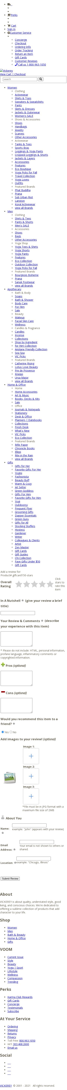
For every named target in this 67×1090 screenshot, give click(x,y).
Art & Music (22, 395)
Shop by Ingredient (26, 342)
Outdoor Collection (26, 264)
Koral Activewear (25, 204)
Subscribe (13, 1011)
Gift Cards (21, 57)
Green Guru (22, 519)
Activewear (21, 94)
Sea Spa (20, 353)
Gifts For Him (23, 494)
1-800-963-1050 (31, 64)
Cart (13, 25)
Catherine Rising (24, 363)
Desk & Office (23, 416)
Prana (18, 193)
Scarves (19, 133)
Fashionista (22, 476)
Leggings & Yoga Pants (29, 151)
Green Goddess (24, 491)
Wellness (20, 324)
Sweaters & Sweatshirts (29, 101)
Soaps (18, 296)
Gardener (20, 533)
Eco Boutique (23, 169)
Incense (19, 335)
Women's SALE (24, 116)
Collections (21, 338)
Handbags (21, 126)
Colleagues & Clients (27, 540)
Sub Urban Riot (24, 197)
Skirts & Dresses (25, 109)
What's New (22, 430)
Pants (18, 105)
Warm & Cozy (23, 483)
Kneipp (19, 374)
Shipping (12, 1030)
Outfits (19, 183)
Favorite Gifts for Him (28, 498)
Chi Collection (23, 558)
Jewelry (19, 130)
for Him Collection (26, 346)
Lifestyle (12, 971)
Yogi (17, 501)
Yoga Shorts (22, 250)
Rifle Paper (21, 445)
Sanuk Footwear (25, 282)
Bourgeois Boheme (27, 275)
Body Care (21, 303)
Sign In (11, 29)
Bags (18, 236)
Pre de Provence (25, 370)
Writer (18, 536)
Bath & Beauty (16, 934)
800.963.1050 (27, 1040)
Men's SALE (22, 225)
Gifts (10, 462)
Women (12, 87)
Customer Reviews (26, 61)
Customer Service (20, 32)
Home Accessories (26, 391)
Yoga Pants (22, 254)
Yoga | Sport (15, 967)
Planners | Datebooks (28, 420)
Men (10, 211)
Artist (18, 544)
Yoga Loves (22, 179)
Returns (12, 1033)
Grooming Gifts (24, 512)
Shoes (18, 123)
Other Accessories (26, 137)
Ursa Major (21, 377)
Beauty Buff (22, 480)
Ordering (12, 1026)
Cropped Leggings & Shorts (31, 155)
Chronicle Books (25, 448)
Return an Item (24, 54)
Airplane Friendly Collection (31, 349)
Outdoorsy (21, 505)
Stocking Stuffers (25, 526)
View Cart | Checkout (13, 74)
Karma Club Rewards (20, 997)
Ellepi (18, 452)
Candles (19, 331)
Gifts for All (21, 522)
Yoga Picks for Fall (26, 172)
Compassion (15, 978)
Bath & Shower (24, 300)
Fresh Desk (21, 427)
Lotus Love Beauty (26, 367)
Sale (17, 310)
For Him (20, 307)
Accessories (22, 162)
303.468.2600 (21, 1044)
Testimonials (15, 1007)
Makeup (20, 317)
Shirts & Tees (23, 218)
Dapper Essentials (25, 515)
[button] (19, 584)
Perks (14, 15)
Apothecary (14, 289)
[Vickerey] (6, 70)
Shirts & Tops (23, 98)
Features (20, 165)
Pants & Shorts (24, 222)
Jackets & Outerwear (27, 112)
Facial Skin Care (24, 321)
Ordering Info (23, 47)
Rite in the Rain (24, 455)
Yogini (18, 473)
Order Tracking (24, 50)
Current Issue (15, 957)
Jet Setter (20, 487)
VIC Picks (20, 356)
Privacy (11, 1037)
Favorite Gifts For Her (28, 469)
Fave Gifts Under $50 (27, 561)
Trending (12, 982)
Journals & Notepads (27, 409)
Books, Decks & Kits (27, 399)
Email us (12, 1047)
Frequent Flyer (23, 508)
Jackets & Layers (25, 158)
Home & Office (16, 384)
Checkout (20, 43)
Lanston (20, 201)
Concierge (21, 40)
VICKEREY (6, 1085)
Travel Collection (25, 176)
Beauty (11, 964)
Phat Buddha (23, 190)
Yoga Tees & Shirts (26, 246)
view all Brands (24, 208)
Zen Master (22, 547)
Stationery (21, 413)
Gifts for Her (22, 466)
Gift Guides (21, 554)
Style (10, 960)
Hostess (20, 529)
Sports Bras (22, 147)
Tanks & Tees (23, 144)
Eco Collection (23, 261)
